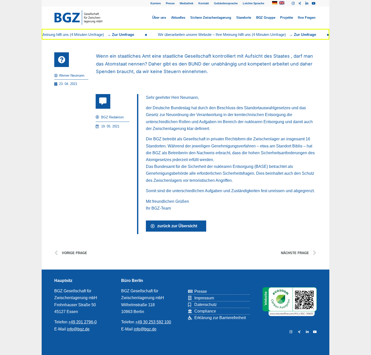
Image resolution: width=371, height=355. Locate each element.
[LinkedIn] (307, 332)
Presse (170, 3)
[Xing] (300, 3)
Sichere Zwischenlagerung (210, 17)
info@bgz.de (78, 329)
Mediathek (186, 3)
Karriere (155, 3)
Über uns (159, 17)
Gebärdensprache (226, 3)
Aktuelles (178, 17)
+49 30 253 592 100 (153, 322)
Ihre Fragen (306, 17)
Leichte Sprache (253, 3)
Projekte (286, 17)
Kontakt (203, 3)
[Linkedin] (306, 3)
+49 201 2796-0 (82, 322)
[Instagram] (293, 3)
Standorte (243, 17)
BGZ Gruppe (265, 17)
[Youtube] (313, 3)
